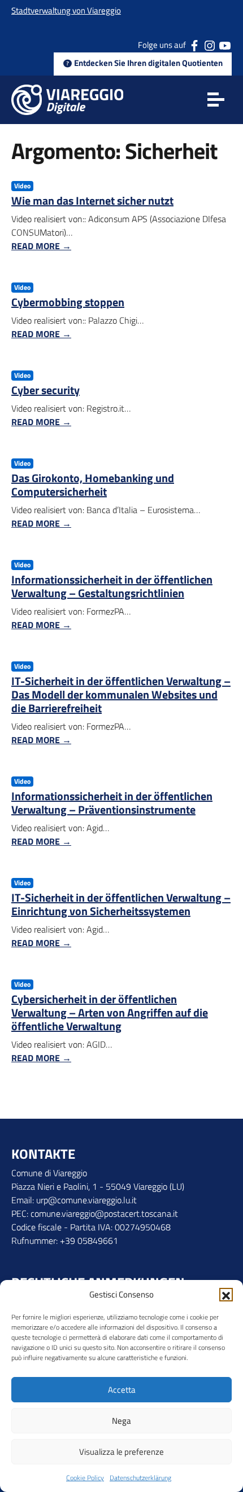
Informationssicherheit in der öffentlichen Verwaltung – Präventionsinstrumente (111, 802)
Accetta (122, 1389)
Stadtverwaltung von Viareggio (66, 10)
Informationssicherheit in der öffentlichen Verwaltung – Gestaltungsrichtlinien (111, 586)
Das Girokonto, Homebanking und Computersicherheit (92, 484)
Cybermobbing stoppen (67, 302)
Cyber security (45, 390)
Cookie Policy (85, 1477)
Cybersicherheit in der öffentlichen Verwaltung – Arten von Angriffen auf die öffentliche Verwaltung (109, 1012)
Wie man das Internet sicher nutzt (92, 200)
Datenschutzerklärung (140, 1477)
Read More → (41, 246)
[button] (226, 1294)
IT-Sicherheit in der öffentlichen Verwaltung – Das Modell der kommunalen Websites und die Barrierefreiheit (121, 694)
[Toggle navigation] (216, 100)
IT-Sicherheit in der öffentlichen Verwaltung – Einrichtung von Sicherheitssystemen (121, 904)
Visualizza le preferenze (121, 1451)
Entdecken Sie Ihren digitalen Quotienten (147, 62)
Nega (121, 1420)
